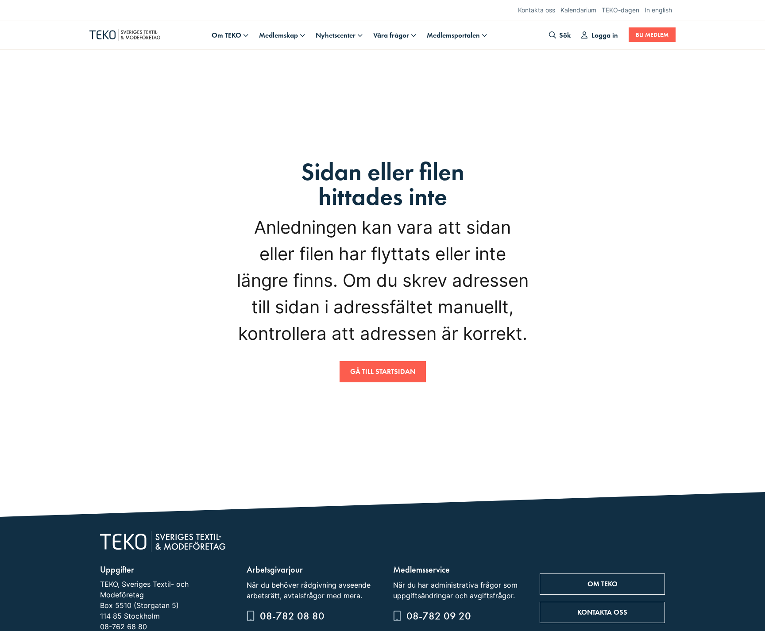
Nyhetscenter (335, 35)
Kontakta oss (536, 10)
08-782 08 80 (292, 616)
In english (658, 10)
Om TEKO (226, 35)
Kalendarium (578, 10)
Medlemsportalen (453, 35)
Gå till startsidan (382, 371)
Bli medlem (652, 34)
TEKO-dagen (620, 10)
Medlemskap (278, 35)
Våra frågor (391, 35)
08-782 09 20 (438, 616)
